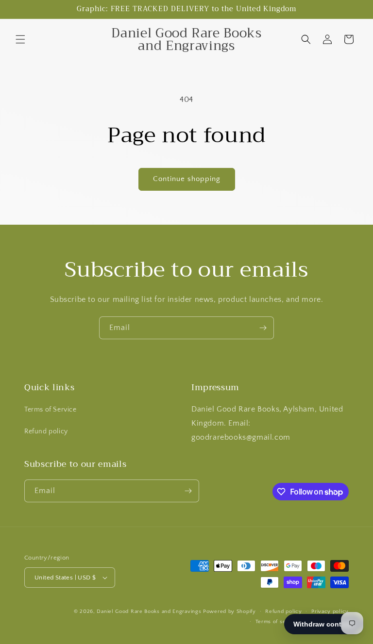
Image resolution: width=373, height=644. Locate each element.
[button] (20, 39)
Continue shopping (186, 179)
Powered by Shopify (229, 611)
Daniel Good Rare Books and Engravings (149, 611)
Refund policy (46, 431)
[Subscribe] (262, 327)
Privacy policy (330, 611)
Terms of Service (50, 409)
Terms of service (277, 622)
